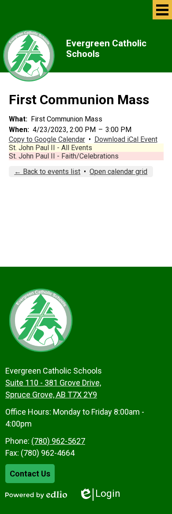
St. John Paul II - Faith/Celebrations (64, 156)
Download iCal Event (125, 139)
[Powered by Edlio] (36, 494)
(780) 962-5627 (58, 441)
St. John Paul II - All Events (50, 148)
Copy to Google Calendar (47, 139)
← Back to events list (47, 171)
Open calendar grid (118, 171)
